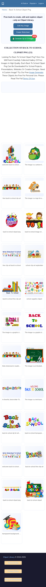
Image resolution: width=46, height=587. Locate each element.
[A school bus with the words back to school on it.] (34, 187)
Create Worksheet (23, 32)
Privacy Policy (13, 571)
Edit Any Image (23, 26)
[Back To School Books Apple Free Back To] (11, 288)
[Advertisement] (23, 118)
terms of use (29, 78)
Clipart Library (9, 557)
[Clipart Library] (3, 3)
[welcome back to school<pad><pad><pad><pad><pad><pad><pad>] (34, 388)
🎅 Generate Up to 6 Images (24, 38)
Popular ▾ (33, 3)
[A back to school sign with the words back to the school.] (34, 321)
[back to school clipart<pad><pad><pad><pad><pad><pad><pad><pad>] (11, 321)
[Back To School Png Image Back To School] (11, 221)
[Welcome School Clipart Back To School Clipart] (11, 187)
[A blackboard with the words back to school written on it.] (34, 355)
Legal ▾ (41, 3)
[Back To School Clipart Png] (11, 254)
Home (4, 10)
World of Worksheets (13, 580)
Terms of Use (13, 563)
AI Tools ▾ (24, 3)
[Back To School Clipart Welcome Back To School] (34, 221)
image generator (36, 72)
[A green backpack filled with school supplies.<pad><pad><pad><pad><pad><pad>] (34, 153)
